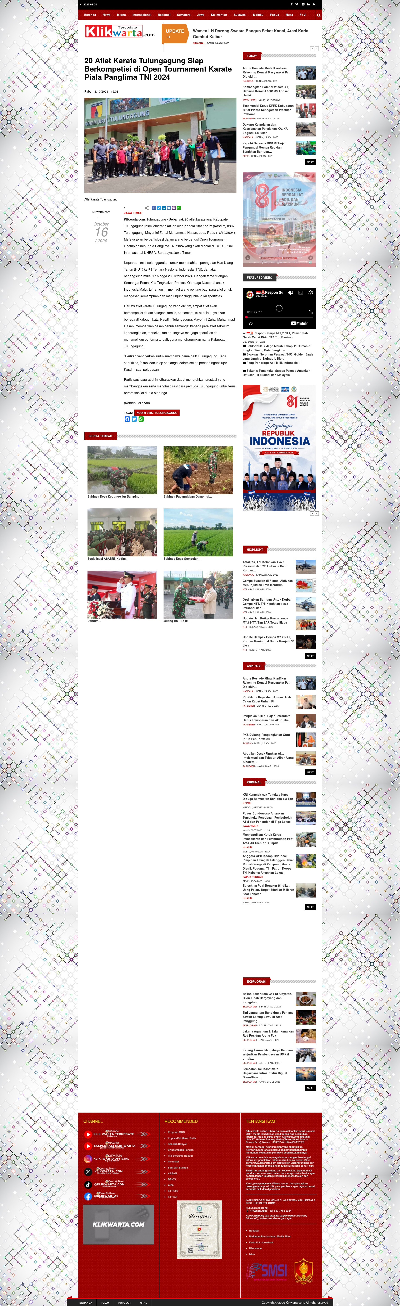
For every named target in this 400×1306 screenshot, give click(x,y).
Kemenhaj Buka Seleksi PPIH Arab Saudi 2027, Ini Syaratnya (251, 31)
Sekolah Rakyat (177, 1144)
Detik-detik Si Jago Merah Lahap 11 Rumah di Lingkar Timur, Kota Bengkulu (277, 348)
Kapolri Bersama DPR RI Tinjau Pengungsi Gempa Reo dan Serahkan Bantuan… (264, 147)
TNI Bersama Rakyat (180, 1155)
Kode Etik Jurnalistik (261, 1242)
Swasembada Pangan (181, 1150)
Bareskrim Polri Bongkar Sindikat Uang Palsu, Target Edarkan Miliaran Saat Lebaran (268, 889)
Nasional (164, 15)
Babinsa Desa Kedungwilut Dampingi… (115, 496)
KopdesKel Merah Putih (182, 1138)
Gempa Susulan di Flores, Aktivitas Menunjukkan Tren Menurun (268, 583)
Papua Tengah (253, 877)
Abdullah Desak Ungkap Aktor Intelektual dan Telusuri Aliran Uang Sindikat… (268, 757)
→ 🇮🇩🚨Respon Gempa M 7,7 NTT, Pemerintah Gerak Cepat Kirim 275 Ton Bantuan (275, 335)
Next (317, 49)
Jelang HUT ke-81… (177, 621)
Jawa (200, 15)
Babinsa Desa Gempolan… (182, 558)
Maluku (258, 15)
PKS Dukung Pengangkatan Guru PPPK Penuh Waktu (266, 736)
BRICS (172, 1179)
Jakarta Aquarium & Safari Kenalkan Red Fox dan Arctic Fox (268, 1033)
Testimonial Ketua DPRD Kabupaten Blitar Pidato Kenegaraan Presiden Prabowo (268, 109)
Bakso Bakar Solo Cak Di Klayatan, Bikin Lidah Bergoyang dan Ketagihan (267, 998)
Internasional (141, 15)
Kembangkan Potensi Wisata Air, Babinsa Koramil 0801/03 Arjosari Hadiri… (266, 91)
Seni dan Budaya (178, 1167)
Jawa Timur (133, 213)
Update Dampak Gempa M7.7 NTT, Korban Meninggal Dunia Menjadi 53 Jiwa (268, 641)
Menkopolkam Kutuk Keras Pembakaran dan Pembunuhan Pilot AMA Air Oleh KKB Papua (268, 838)
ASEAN (172, 1173)
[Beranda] (120, 30)
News (106, 15)
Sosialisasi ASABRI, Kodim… (108, 558)
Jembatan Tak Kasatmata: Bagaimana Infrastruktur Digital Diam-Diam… (265, 1073)
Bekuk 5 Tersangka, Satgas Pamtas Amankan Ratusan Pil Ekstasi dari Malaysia (276, 372)
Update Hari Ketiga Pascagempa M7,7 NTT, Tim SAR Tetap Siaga (265, 620)
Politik (247, 743)
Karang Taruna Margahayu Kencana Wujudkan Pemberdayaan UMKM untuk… (268, 1054)
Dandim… (94, 621)
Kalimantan (219, 15)
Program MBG (176, 1132)
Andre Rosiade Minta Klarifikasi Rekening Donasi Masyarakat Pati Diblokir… (266, 72)
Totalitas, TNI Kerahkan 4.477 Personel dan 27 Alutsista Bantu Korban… (266, 566)
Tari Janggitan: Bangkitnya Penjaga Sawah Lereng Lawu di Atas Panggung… (268, 1016)
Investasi (173, 1161)
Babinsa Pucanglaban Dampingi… (188, 496)
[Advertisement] (279, 530)
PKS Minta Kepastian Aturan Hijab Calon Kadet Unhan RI (267, 699)
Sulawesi (240, 15)
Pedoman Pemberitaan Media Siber (270, 1236)
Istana (121, 15)
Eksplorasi (250, 1006)
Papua (274, 15)
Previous (312, 49)
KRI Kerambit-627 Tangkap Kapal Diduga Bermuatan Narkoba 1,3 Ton (268, 796)
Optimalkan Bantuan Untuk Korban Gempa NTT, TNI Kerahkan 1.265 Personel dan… (267, 603)
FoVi (303, 15)
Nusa (289, 15)
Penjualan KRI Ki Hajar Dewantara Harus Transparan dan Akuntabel (266, 718)
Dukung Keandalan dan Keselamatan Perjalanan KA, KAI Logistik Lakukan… (266, 128)
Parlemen (249, 118)
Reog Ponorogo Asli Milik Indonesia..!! (273, 363)
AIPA (171, 1185)
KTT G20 (173, 1191)
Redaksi (254, 1230)
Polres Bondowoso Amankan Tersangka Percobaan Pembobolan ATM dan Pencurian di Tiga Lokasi (267, 817)
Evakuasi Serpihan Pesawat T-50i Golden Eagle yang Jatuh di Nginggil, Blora (278, 356)
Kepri (246, 803)
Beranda (90, 15)
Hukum (247, 847)
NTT (245, 589)
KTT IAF (172, 1197)
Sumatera (183, 15)
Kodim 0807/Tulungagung (157, 413)
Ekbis (246, 156)
